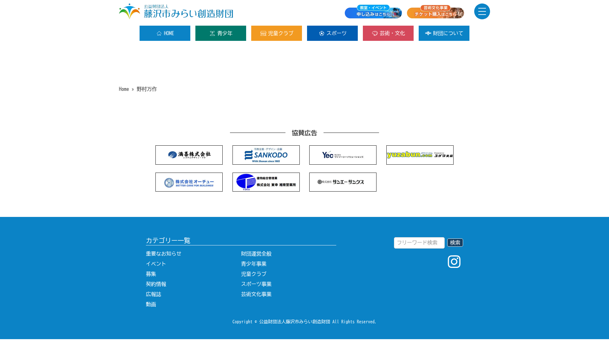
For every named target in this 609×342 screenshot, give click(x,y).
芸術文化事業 (256, 294)
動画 (151, 304)
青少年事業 (253, 263)
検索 (455, 242)
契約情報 (156, 284)
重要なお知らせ (163, 253)
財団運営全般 (256, 253)
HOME (169, 33)
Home (124, 89)
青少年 (224, 33)
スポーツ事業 (256, 284)
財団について (448, 33)
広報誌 (153, 294)
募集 (151, 273)
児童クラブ (280, 33)
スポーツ (336, 33)
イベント (156, 263)
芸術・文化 (392, 33)
